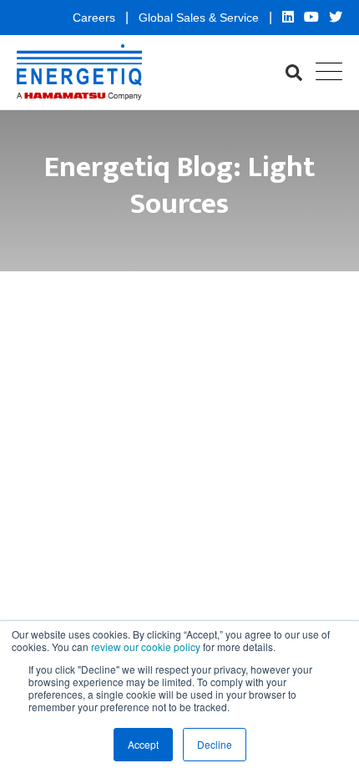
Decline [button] (214, 744)
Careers (96, 17)
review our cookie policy (145, 646)
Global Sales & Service (200, 17)
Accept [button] (143, 744)
